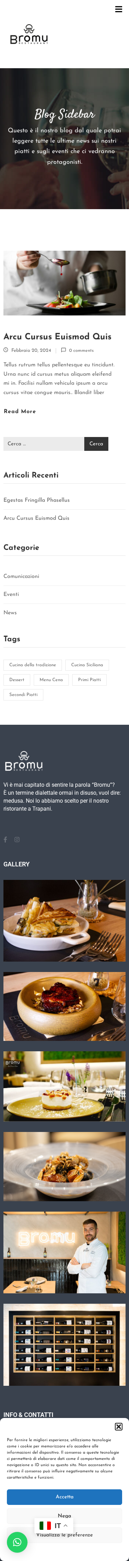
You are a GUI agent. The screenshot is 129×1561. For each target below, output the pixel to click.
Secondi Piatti (23, 695)
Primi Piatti (89, 680)
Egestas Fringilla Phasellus (36, 500)
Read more (20, 411)
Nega (64, 1516)
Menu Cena (51, 680)
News (10, 613)
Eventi (11, 594)
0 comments (81, 350)
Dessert (16, 680)
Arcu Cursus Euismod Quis (57, 337)
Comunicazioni (21, 576)
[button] (118, 1426)
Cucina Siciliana (87, 665)
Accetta (65, 1497)
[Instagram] (17, 840)
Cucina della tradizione (32, 665)
